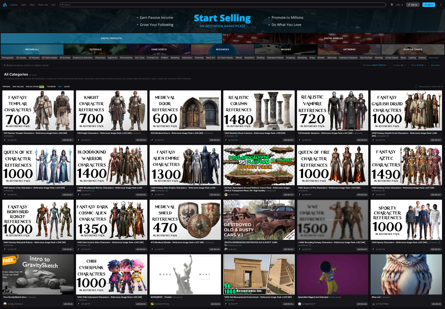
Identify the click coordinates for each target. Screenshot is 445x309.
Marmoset (332, 57)
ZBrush (239, 57)
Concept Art (152, 57)
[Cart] (392, 4)
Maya (403, 57)
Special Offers (34, 87)
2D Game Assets (225, 57)
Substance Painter (275, 57)
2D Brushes (65, 57)
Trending (6, 87)
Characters (187, 57)
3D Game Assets (49, 57)
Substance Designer (348, 57)
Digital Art (112, 57)
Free (60, 87)
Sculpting (290, 57)
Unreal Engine (391, 57)
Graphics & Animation (82, 57)
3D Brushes (34, 57)
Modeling (175, 57)
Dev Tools (139, 57)
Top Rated (51, 87)
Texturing (199, 57)
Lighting (412, 57)
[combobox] (223, 4)
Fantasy (422, 57)
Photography (7, 57)
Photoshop (100, 57)
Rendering (302, 57)
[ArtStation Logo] (5, 4)
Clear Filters (435, 65)
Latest (67, 87)
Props (312, 57)
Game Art (210, 57)
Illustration (249, 57)
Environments (126, 57)
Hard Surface (366, 57)
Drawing (379, 57)
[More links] (440, 4)
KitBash (164, 57)
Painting (260, 57)
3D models (21, 57)
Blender (321, 57)
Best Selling (18, 87)
